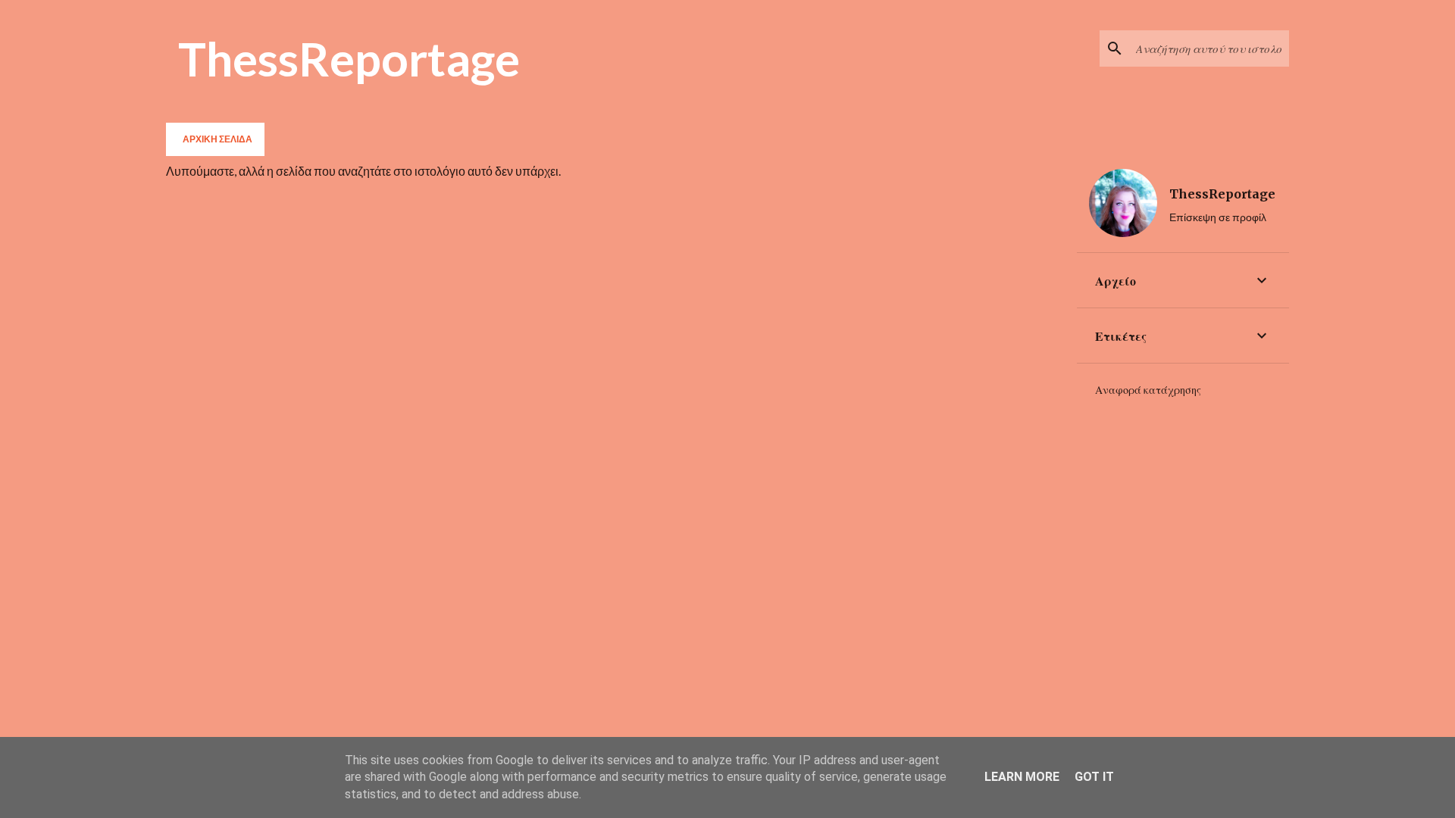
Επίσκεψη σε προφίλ (1217, 217)
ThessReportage (349, 58)
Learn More (1021, 777)
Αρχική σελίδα (217, 139)
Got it (1094, 777)
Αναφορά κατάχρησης (1148, 390)
